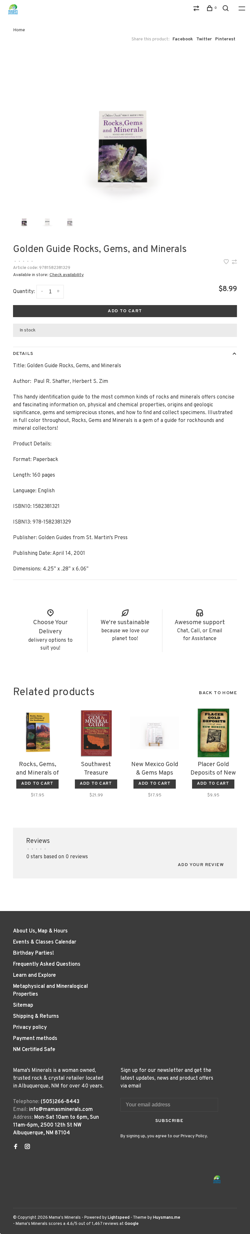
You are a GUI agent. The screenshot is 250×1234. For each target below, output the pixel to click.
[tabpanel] (125, 129)
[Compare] (197, 9)
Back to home (218, 693)
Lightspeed (119, 1217)
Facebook (183, 39)
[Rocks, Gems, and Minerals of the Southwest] (37, 732)
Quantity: (24, 291)
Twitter (204, 39)
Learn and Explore (34, 975)
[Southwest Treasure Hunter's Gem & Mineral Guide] (96, 732)
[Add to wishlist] (227, 262)
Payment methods (35, 1038)
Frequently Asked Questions (46, 964)
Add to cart (125, 311)
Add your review (201, 865)
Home (19, 30)
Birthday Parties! (33, 953)
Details (23, 354)
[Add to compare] (234, 262)
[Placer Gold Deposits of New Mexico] (213, 732)
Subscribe (169, 1121)
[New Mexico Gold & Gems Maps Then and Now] (154, 732)
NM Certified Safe (34, 1049)
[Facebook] (15, 1147)
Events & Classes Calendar (44, 942)
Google (132, 1224)
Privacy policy (30, 1027)
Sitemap (23, 1005)
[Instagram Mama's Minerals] (27, 1147)
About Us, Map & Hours (40, 931)
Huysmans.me (166, 1217)
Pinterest (225, 39)
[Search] (226, 9)
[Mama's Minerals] (217, 1179)
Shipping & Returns (36, 1016)
